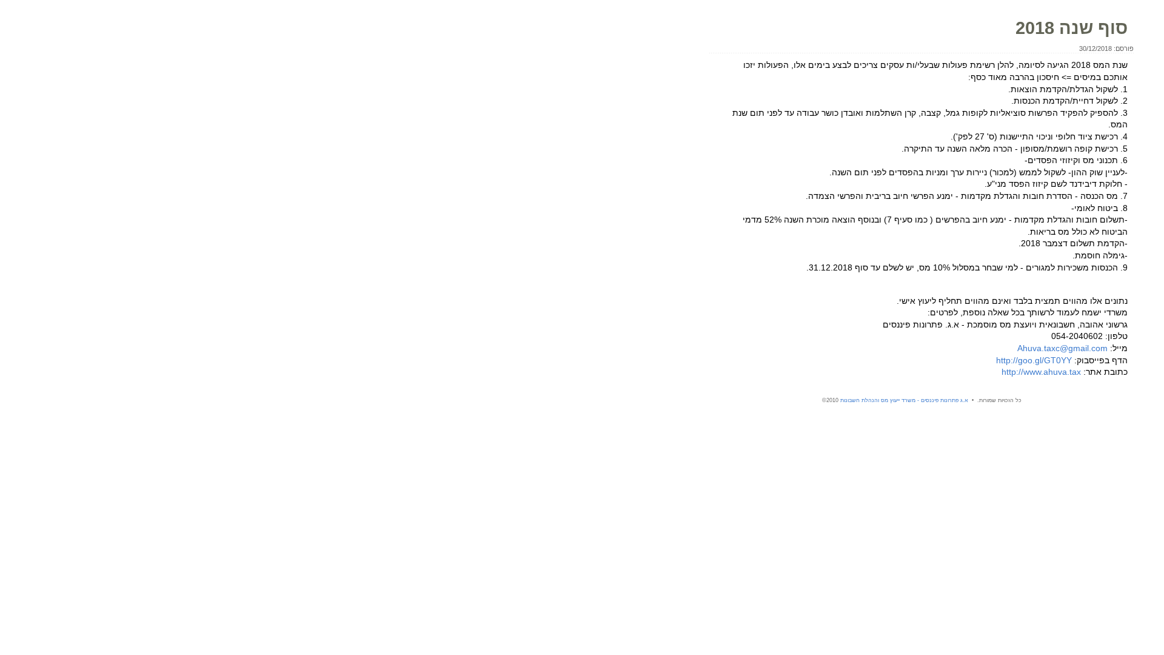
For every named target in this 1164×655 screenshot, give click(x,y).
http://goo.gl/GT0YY (1034, 360)
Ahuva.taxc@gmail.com (1062, 348)
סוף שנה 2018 (1071, 28)
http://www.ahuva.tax (1041, 372)
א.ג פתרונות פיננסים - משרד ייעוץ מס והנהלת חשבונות (904, 400)
